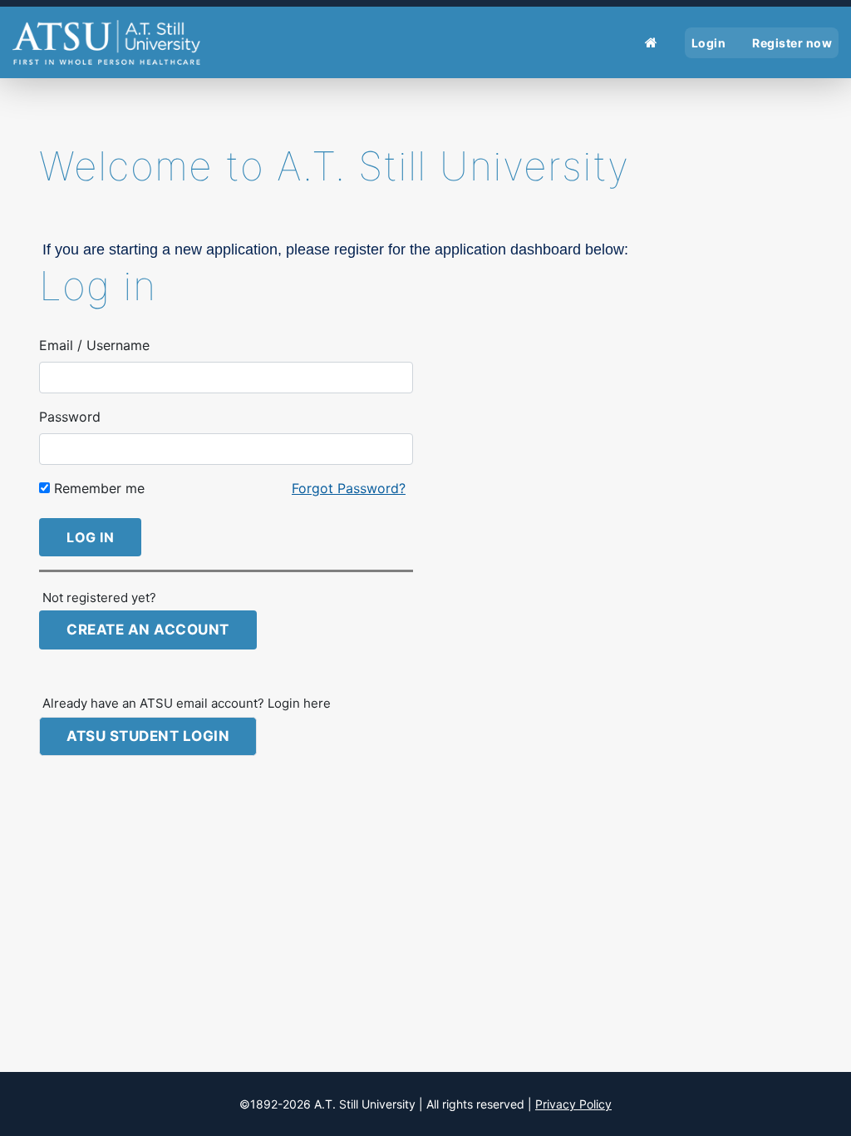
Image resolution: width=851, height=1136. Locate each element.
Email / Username (94, 345)
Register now (792, 43)
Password (70, 416)
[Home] (651, 42)
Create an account (147, 629)
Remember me (97, 488)
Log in (90, 537)
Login (708, 43)
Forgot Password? (349, 488)
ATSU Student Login (147, 736)
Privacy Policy (573, 1104)
